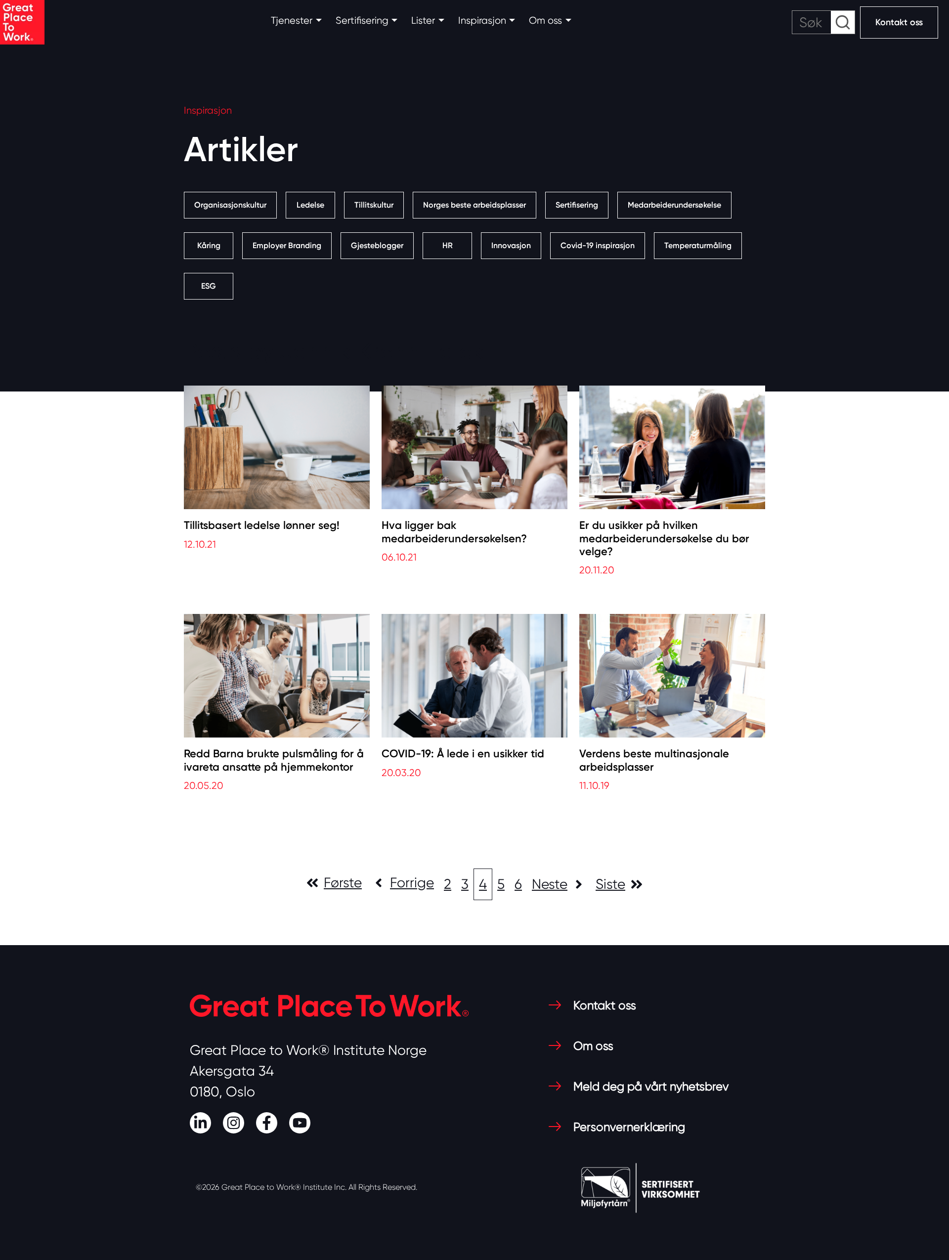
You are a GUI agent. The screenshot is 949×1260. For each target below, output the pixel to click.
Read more (213, 564)
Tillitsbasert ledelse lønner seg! (262, 525)
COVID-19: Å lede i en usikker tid (463, 753)
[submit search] (843, 22)
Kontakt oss (899, 22)
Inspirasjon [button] (482, 20)
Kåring (208, 245)
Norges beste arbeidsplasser (474, 205)
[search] (823, 22)
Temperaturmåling (698, 245)
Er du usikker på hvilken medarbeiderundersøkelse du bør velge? (664, 538)
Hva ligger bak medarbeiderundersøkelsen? (454, 532)
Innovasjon (511, 245)
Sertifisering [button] (362, 20)
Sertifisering (577, 205)
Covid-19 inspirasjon (598, 245)
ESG (208, 286)
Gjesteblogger (377, 245)
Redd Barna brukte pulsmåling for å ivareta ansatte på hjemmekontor (274, 760)
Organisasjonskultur (230, 205)
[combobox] (823, 22)
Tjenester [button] (291, 20)
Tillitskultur (373, 205)
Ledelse (310, 205)
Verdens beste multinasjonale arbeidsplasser (654, 760)
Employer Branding (287, 245)
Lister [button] (423, 20)
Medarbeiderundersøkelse (674, 205)
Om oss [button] (545, 20)
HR (447, 245)
